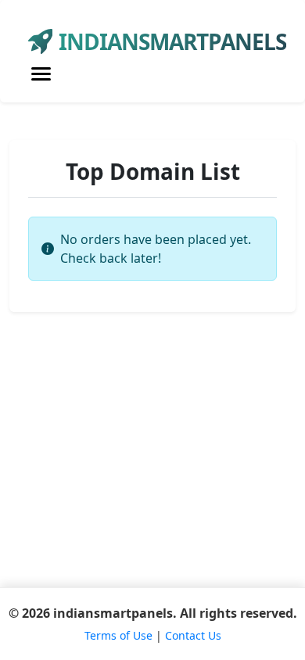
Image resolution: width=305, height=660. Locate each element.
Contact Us (193, 635)
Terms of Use (118, 635)
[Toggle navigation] (41, 74)
